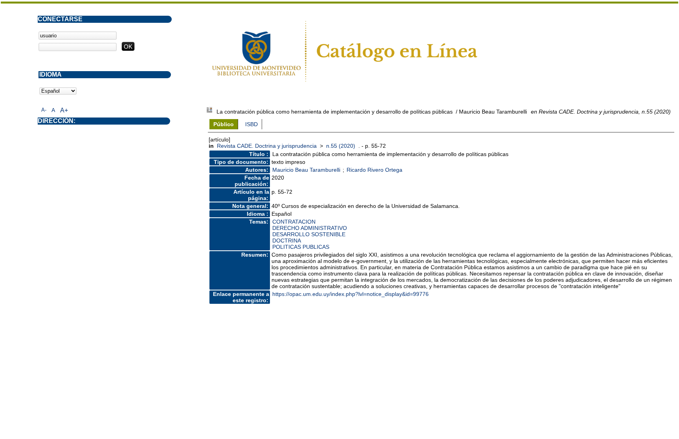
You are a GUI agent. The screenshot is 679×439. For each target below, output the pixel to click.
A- (43, 110)
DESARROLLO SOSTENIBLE (308, 234)
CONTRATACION (294, 222)
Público (223, 124)
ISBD (251, 124)
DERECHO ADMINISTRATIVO (309, 228)
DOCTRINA (286, 240)
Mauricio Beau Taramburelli (306, 170)
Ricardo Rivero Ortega (374, 170)
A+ (64, 110)
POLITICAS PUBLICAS (300, 247)
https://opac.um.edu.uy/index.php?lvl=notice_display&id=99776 (350, 294)
